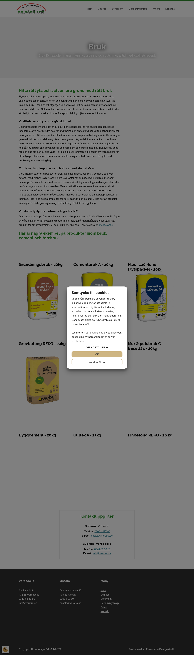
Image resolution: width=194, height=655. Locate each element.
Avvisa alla (97, 362)
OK (97, 354)
